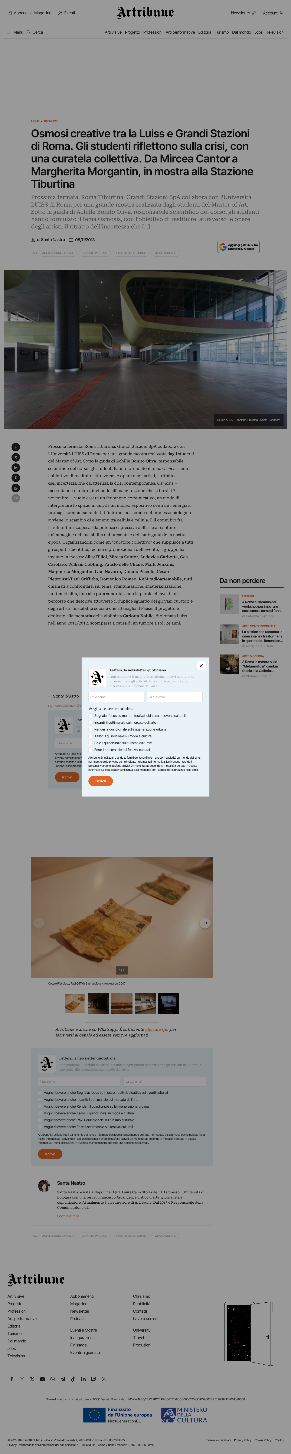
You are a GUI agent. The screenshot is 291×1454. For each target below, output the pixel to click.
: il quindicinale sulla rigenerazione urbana (130, 729)
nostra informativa (154, 761)
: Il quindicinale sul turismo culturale (123, 743)
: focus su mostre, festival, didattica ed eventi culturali (140, 715)
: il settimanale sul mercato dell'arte (125, 722)
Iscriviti (100, 781)
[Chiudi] (201, 665)
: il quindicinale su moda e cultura (122, 736)
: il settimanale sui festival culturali (122, 750)
